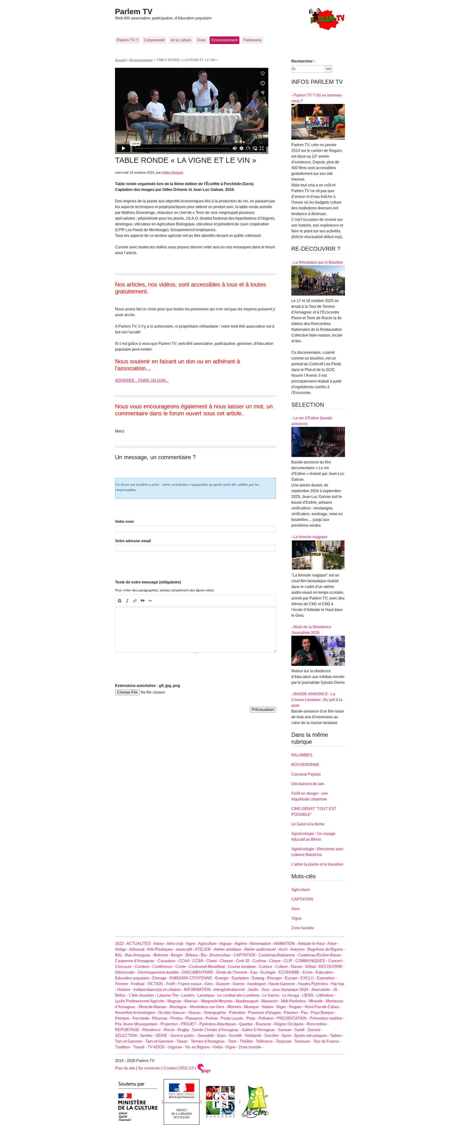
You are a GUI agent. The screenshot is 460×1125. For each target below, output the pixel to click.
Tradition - (124, 1047)
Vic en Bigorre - (199, 1047)
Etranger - (276, 978)
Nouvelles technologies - (136, 1013)
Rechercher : (303, 61)
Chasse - (228, 961)
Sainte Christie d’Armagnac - (217, 1030)
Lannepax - (207, 995)
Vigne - (232, 1047)
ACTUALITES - (140, 944)
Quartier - (247, 1024)
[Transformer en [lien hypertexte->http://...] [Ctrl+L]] (135, 601)
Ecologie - (269, 972)
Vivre (201, 40)
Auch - (284, 949)
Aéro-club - (176, 944)
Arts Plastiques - (161, 949)
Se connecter (149, 1068)
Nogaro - (297, 1007)
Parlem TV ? (127, 40)
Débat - (312, 967)
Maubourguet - (248, 1001)
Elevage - (161, 978)
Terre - (234, 1041)
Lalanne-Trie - (169, 995)
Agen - (192, 944)
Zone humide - (251, 1047)
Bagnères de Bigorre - (326, 949)
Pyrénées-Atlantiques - (219, 1024)
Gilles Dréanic (172, 172)
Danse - (298, 967)
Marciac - (192, 1001)
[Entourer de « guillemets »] (150, 601)
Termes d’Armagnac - (209, 1041)
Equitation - (242, 978)
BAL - (120, 955)
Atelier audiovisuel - (261, 949)
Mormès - (235, 1007)
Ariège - (122, 949)
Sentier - (147, 1036)
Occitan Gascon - (173, 1013)
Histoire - (125, 990)
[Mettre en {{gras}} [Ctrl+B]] (119, 601)
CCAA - (185, 961)
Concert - (336, 961)
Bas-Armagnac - (139, 955)
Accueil (120, 60)
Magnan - (175, 1001)
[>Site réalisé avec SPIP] (204, 1068)
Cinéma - (261, 961)
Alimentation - (262, 944)
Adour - (160, 944)
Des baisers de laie (307, 784)
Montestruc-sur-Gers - (208, 1007)
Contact (170, 1068)
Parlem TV (133, 11)
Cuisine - (267, 967)
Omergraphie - (216, 1013)
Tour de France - (327, 1041)
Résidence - (153, 1030)
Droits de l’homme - (233, 972)
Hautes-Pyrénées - (314, 984)
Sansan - (286, 1030)
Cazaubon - (168, 961)
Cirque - (276, 961)
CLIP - (289, 961)
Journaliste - (322, 990)
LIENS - (309, 995)
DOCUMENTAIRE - (199, 972)
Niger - (282, 1007)
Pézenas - (161, 1018)
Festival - (139, 984)
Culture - (283, 967)
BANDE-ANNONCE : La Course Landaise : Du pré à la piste (316, 700)
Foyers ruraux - (191, 984)
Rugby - (185, 1030)
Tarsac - (183, 1041)
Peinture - (123, 1018)
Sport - (288, 1036)
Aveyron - (299, 949)
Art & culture (180, 40)
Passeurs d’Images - (266, 1013)
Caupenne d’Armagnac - (136, 961)
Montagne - (180, 1007)
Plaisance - (195, 1018)
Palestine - (238, 1013)
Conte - (182, 967)
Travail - (140, 1047)
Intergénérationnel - (231, 990)
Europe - (292, 978)
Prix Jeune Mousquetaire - (138, 1024)
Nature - (269, 1007)
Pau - (306, 1013)
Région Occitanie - (290, 1024)
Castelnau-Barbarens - (278, 955)
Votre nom (124, 522)
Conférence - (163, 967)
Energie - (223, 978)
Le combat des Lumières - (240, 995)
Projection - (171, 1024)
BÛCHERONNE (305, 765)
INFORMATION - (199, 990)
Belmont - (162, 955)
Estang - (259, 978)
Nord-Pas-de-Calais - (323, 1007)
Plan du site (125, 1068)
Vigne (296, 918)
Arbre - (333, 944)
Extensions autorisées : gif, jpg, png (147, 686)
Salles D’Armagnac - (260, 1030)
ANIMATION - (286, 944)
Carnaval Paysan (306, 774)
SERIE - (162, 1036)
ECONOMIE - (291, 972)
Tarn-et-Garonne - (160, 1041)
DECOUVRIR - (331, 967)
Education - (325, 972)
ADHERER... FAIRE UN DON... (142, 380)
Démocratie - (126, 972)
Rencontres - (317, 1024)
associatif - (185, 949)
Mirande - (317, 1001)
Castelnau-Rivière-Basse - (320, 955)
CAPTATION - (246, 955)
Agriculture (300, 890)
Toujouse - (285, 1041)
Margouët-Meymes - (218, 1001)
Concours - (125, 967)
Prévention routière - (327, 1018)
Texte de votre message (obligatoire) (148, 582)
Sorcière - (273, 1036)
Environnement (224, 40)
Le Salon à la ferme (307, 824)
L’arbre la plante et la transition (317, 864)
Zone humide (302, 928)
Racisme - (265, 1024)
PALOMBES (301, 755)
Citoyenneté (154, 40)
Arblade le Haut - (312, 944)
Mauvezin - (271, 1001)
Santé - (301, 1030)
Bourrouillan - (222, 955)
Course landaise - (243, 967)
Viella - (219, 1047)
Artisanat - (138, 949)
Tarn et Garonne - (130, 1041)
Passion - (292, 1013)
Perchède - (142, 1018)
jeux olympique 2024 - (292, 990)
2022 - (120, 944)
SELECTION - (127, 1036)
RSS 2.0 (186, 1068)
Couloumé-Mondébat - (208, 967)
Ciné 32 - (244, 961)
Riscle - (171, 1030)
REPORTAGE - (128, 1030)
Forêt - (172, 984)
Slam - (223, 1036)
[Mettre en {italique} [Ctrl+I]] (127, 601)
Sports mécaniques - (312, 1036)
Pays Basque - (323, 1013)
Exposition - (327, 978)
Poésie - (213, 1018)
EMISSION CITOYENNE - (192, 978)
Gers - (210, 984)
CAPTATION (302, 899)
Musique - (253, 1007)
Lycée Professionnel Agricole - (141, 1001)
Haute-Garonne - (283, 984)
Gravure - (224, 984)
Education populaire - (133, 978)
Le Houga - (292, 995)
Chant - (213, 961)
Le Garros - (272, 995)
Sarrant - (315, 1030)
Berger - (178, 955)
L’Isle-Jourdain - (143, 995)
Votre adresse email (133, 541)
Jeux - (267, 990)
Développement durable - (160, 972)
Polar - (252, 1018)
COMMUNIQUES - (311, 961)
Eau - (255, 972)
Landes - (189, 995)
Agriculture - (208, 944)
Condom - (143, 967)
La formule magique (310, 537)
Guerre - (240, 984)
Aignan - (227, 944)
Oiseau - (196, 1013)
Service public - (184, 1036)
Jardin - (254, 990)
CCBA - (199, 961)
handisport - (258, 984)
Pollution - (268, 1018)
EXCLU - (308, 978)
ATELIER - (204, 949)
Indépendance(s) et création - (158, 990)
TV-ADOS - (158, 1047)
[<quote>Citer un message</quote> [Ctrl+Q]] (142, 601)
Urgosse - (176, 1047)
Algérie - (242, 944)
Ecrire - (309, 972)
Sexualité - (207, 1036)
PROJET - (190, 1024)
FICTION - (157, 984)
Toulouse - (303, 1041)
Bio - (205, 955)
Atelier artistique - (229, 949)
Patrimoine (252, 40)
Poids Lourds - (233, 1018)
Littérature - (326, 995)
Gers (295, 909)
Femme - (123, 984)
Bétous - (193, 955)
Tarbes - (337, 1036)
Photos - (177, 1018)
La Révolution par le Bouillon (318, 262)
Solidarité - (254, 1036)
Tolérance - (266, 1041)
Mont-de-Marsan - (154, 1007)
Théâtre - (248, 1041)
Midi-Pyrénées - (295, 1001)
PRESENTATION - (293, 1018)
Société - (237, 1036)
